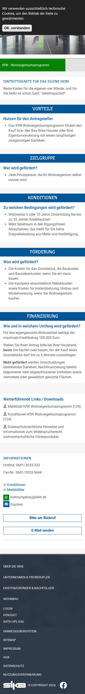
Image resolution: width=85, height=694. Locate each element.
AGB (6, 657)
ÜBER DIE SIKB (13, 566)
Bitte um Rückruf (42, 518)
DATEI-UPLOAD (13, 621)
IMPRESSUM (11, 648)
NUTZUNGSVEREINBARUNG (22, 674)
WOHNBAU (10, 599)
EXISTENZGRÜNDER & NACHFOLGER (28, 588)
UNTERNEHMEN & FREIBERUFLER (26, 577)
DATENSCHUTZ (13, 666)
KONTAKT (10, 615)
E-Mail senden (42, 530)
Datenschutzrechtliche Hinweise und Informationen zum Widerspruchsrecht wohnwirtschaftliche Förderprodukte (33, 432)
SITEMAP (9, 640)
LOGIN (7, 608)
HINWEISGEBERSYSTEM (19, 631)
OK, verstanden (17, 28)
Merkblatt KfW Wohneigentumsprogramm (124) (44, 406)
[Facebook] (61, 685)
